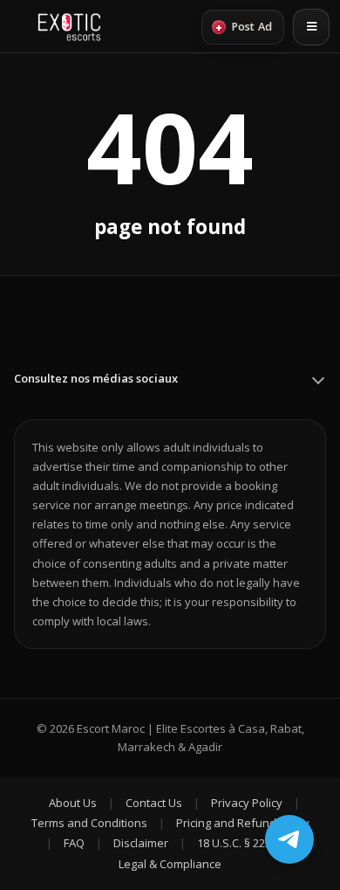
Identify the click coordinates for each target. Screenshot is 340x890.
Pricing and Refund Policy (242, 823)
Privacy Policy (246, 803)
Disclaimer (140, 843)
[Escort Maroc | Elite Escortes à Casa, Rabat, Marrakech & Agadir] (69, 27)
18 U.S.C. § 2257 (237, 843)
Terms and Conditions (89, 823)
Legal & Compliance (170, 864)
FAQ (74, 843)
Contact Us (154, 803)
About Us (73, 803)
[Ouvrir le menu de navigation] (311, 27)
